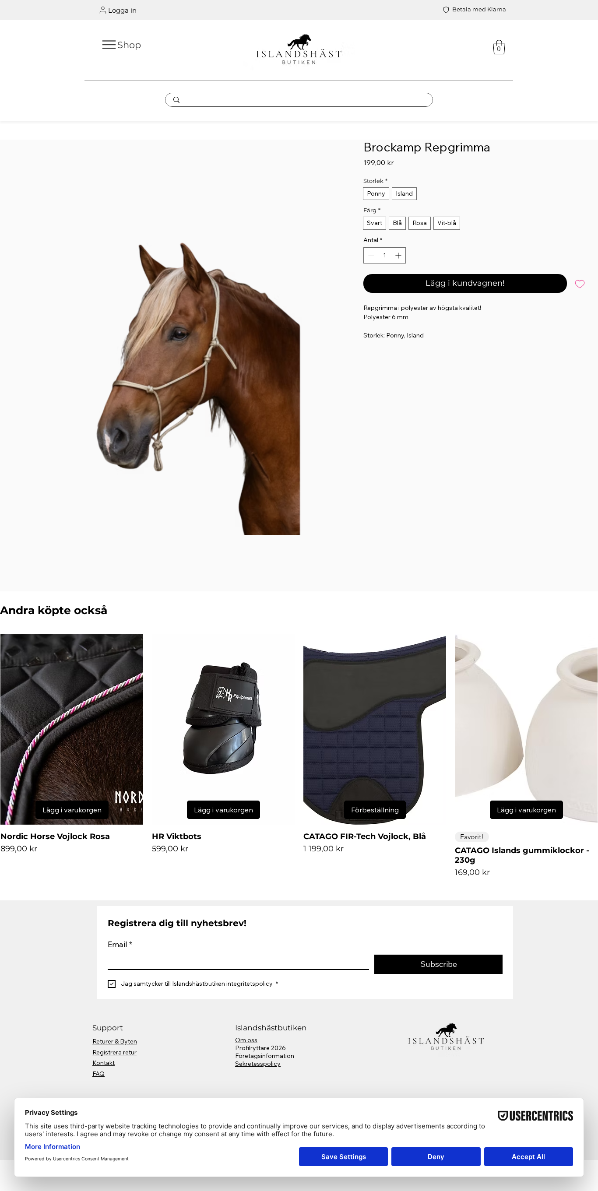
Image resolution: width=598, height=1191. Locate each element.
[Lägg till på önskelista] (579, 283)
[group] (299, 756)
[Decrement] (370, 255)
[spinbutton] (385, 255)
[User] (102, 10)
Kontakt (103, 1063)
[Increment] (399, 255)
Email (120, 944)
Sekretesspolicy (258, 1064)
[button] (499, 47)
